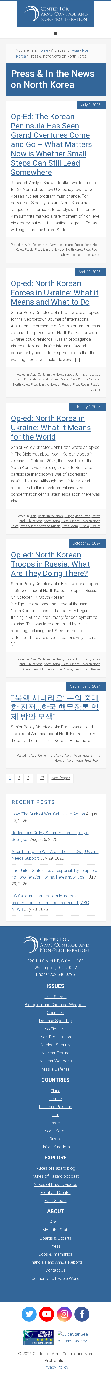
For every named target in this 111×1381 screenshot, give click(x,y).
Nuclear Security (55, 1045)
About (55, 1222)
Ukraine (95, 389)
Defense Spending (55, 1020)
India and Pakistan (55, 1106)
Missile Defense (56, 1069)
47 (43, 778)
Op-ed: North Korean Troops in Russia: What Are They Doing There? (50, 564)
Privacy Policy (55, 1367)
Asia (28, 245)
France (55, 1098)
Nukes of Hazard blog (55, 1168)
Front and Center (56, 1192)
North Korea (50, 379)
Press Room (92, 249)
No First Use (55, 1029)
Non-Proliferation (55, 1037)
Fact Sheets (56, 996)
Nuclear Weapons (55, 1061)
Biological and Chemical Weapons (55, 1004)
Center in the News (44, 245)
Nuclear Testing (55, 1053)
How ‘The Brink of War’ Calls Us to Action (48, 813)
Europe (69, 374)
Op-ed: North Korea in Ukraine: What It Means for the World (51, 427)
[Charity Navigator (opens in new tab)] (38, 1337)
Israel (56, 1122)
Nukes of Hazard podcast (55, 1176)
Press (55, 1246)
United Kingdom (55, 1146)
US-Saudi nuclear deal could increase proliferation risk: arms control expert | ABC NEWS (50, 902)
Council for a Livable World (55, 1278)
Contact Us (55, 1270)
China (55, 1090)
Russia (95, 384)
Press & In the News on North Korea (58, 249)
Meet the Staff (55, 1230)
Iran (55, 1114)
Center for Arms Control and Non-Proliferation (55, 14)
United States (91, 255)
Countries (55, 1012)
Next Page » (60, 779)
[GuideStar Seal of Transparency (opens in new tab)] (73, 1337)
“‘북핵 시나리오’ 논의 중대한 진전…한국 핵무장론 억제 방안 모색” (55, 707)
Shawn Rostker (71, 255)
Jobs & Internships (55, 1254)
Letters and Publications (75, 245)
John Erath (82, 374)
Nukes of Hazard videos (55, 1184)
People (29, 249)
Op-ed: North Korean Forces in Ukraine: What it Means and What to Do (55, 292)
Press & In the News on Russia (51, 384)
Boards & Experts (55, 1238)
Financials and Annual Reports (56, 1262)
